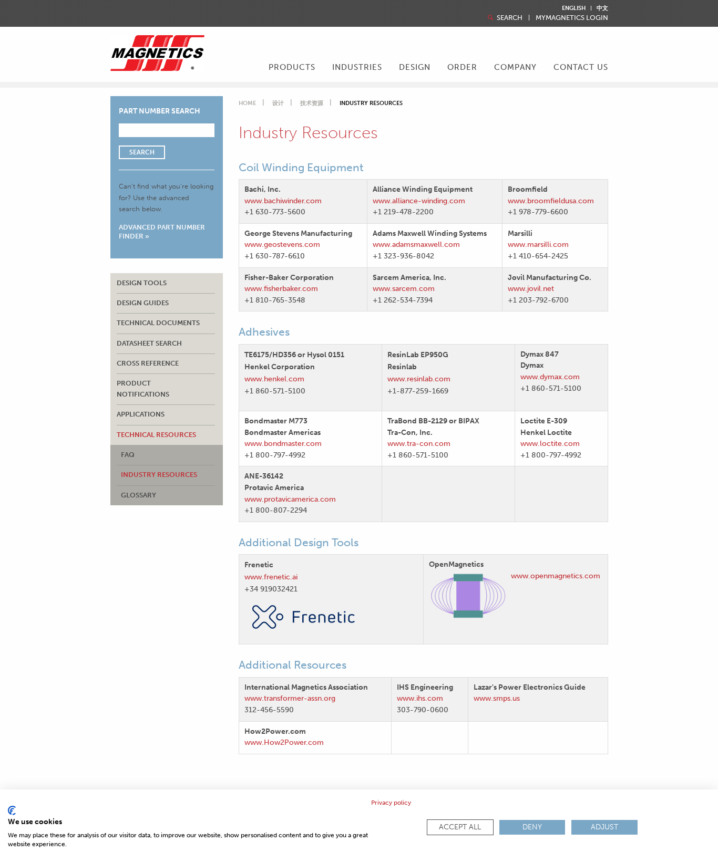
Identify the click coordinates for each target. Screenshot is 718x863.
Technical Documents (158, 323)
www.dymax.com (550, 376)
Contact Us (580, 67)
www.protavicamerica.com (290, 499)
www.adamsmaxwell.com (416, 244)
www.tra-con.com (418, 443)
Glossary (138, 495)
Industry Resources (159, 475)
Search (508, 18)
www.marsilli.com (538, 244)
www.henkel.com (274, 378)
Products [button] (292, 67)
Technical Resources (156, 435)
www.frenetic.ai (273, 576)
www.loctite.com (550, 443)
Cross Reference (148, 363)
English (574, 8)
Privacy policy (391, 802)
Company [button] (515, 67)
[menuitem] (292, 68)
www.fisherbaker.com (281, 288)
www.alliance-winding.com (419, 200)
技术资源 (311, 103)
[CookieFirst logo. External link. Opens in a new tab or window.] (12, 810)
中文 (602, 8)
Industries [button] (357, 67)
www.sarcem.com (404, 288)
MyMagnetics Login (572, 18)
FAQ (128, 455)
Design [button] (414, 67)
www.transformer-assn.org (289, 698)
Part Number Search (159, 111)
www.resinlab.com (418, 378)
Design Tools (142, 283)
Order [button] (462, 67)
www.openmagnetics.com (555, 575)
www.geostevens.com (282, 244)
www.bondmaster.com (283, 443)
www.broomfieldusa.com (551, 200)
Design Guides (143, 303)
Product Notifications (143, 388)
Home (247, 103)
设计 (278, 103)
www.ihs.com (420, 698)
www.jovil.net (531, 288)
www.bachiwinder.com (283, 200)
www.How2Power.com (284, 742)
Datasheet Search (149, 343)
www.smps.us (497, 698)
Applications (141, 414)
